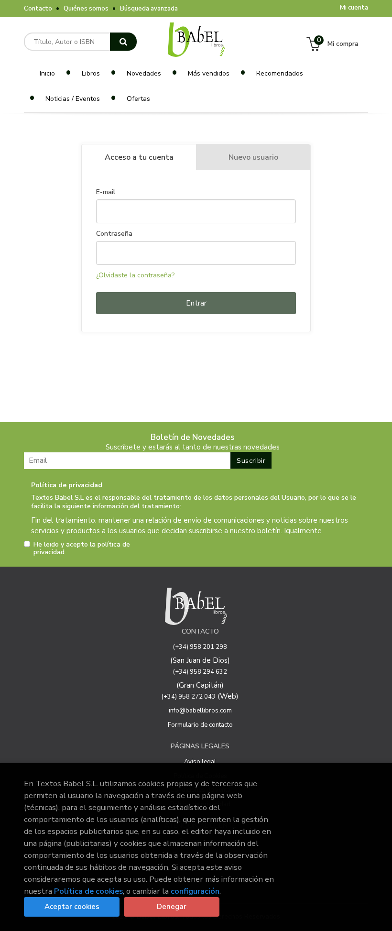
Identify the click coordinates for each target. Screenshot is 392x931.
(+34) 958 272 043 (189, 696)
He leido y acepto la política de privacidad (81, 548)
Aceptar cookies (71, 906)
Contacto (38, 8)
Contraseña (114, 233)
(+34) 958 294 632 (200, 672)
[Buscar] (123, 42)
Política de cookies (88, 891)
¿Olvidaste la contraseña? (135, 275)
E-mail (105, 192)
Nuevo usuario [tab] (253, 157)
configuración (195, 891)
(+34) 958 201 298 (200, 647)
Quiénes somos (86, 8)
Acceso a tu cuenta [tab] (139, 157)
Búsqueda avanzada (149, 8)
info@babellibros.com (200, 710)
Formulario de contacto (200, 725)
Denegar (171, 906)
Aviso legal (200, 761)
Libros (91, 73)
